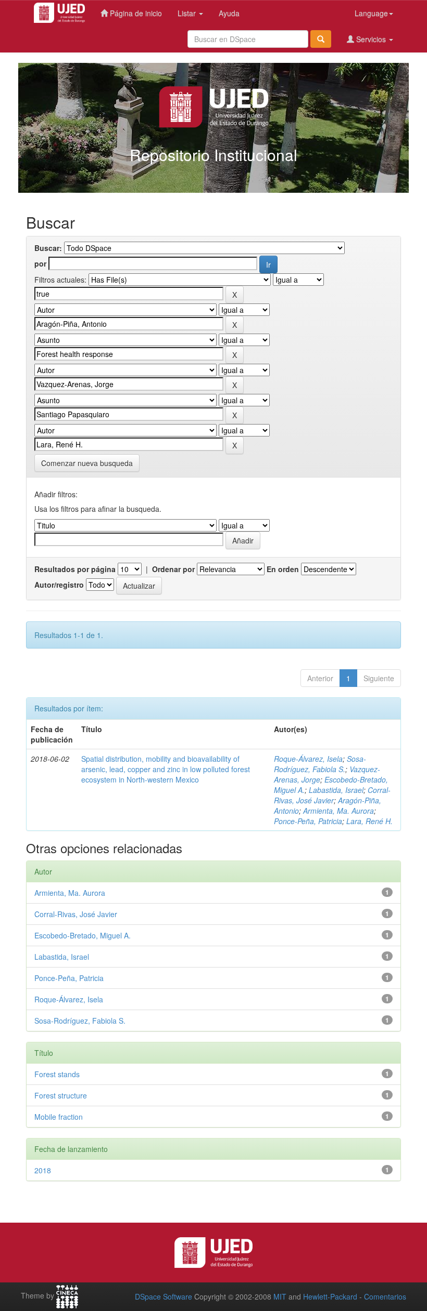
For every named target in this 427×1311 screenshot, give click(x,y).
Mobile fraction (58, 1116)
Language (371, 13)
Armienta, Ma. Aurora (338, 810)
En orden (283, 569)
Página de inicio (135, 13)
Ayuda (229, 13)
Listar (188, 13)
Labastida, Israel (336, 790)
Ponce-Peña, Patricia (308, 821)
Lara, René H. (369, 821)
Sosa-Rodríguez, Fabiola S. (320, 763)
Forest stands (57, 1074)
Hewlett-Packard (330, 1296)
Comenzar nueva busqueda (87, 463)
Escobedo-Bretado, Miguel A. (82, 935)
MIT (279, 1296)
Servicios (371, 39)
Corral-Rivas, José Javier (332, 795)
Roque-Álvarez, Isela (308, 758)
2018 (42, 1170)
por (40, 263)
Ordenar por (173, 569)
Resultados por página (75, 569)
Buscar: (48, 248)
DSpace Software (163, 1296)
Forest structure (60, 1095)
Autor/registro (59, 584)
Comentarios (385, 1296)
